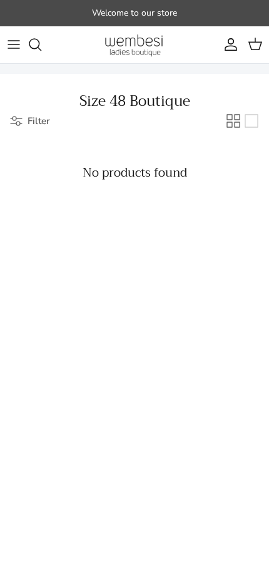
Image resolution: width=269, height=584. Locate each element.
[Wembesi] (134, 45)
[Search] (41, 44)
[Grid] (233, 120)
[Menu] (14, 44)
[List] (251, 120)
